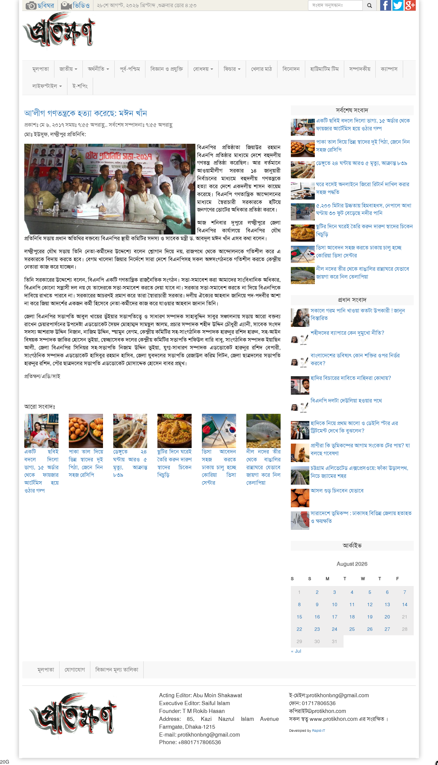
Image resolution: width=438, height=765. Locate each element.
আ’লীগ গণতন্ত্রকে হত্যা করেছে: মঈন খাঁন (85, 113)
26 (370, 629)
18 (352, 617)
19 (370, 617)
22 (299, 629)
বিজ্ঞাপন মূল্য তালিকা (116, 669)
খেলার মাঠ (261, 69)
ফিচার (230, 69)
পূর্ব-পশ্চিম (130, 69)
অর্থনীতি (97, 69)
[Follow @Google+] (410, 5)
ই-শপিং (80, 86)
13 (387, 604)
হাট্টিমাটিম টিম (324, 69)
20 (387, 617)
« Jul (296, 651)
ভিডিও (81, 5)
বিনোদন (291, 69)
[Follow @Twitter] (397, 5)
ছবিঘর (46, 5)
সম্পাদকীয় (359, 69)
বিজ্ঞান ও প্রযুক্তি (167, 69)
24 (334, 629)
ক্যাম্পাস (389, 69)
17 (334, 617)
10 (334, 604)
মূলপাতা (41, 69)
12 (370, 604)
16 (317, 617)
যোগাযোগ (75, 669)
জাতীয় (67, 69)
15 (299, 617)
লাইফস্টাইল (46, 86)
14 (405, 604)
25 (352, 629)
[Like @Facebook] (385, 5)
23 (317, 629)
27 (387, 629)
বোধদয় (201, 69)
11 (352, 604)
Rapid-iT (318, 730)
